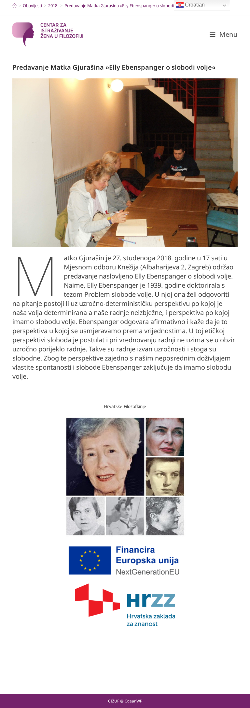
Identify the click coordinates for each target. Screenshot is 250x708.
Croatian (194, 4)
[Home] (14, 5)
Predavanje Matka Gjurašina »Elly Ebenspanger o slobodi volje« (125, 5)
